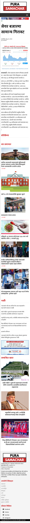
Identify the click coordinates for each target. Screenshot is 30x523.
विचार (2, 497)
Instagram (7, 518)
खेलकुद (3, 491)
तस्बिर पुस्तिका (5, 500)
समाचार (3, 484)
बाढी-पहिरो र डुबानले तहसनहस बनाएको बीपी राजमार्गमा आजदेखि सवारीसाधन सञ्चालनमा (12, 313)
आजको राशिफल (5, 332)
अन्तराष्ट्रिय (4, 488)
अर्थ (2, 493)
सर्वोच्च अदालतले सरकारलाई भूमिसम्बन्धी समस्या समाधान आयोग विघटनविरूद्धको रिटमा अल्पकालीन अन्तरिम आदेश (13, 164)
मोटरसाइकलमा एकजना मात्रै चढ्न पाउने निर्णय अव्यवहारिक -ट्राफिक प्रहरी (15, 292)
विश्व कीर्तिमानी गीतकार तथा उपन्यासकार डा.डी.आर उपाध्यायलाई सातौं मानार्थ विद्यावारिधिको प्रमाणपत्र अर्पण (14, 326)
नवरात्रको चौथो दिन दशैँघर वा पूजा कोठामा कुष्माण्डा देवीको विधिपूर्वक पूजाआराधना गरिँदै (14, 336)
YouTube (7, 515)
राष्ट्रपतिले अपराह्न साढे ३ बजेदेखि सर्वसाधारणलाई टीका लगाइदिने (14, 319)
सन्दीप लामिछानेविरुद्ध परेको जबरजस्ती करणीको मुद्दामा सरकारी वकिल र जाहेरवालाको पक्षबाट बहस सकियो (12, 262)
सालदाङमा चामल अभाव (8, 215)
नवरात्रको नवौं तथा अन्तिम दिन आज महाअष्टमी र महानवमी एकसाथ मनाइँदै (13, 307)
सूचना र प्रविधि (5, 502)
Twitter (7, 512)
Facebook (7, 509)
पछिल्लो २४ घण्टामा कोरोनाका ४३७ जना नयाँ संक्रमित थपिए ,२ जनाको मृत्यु (14, 237)
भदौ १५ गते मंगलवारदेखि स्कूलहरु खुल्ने (13, 194)
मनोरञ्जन (3, 495)
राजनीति (3, 486)
